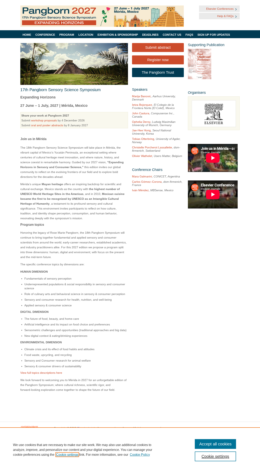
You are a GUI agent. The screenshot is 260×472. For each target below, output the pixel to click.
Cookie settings (67, 454)
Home (27, 34)
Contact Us (172, 34)
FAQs (189, 34)
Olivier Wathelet (142, 156)
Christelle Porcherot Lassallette (152, 147)
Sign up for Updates (213, 34)
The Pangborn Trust (158, 72)
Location (85, 34)
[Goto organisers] (214, 113)
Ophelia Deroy (141, 121)
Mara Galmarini (142, 176)
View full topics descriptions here (41, 372)
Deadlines (150, 34)
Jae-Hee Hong (141, 130)
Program (66, 34)
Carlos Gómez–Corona (147, 181)
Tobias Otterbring (143, 138)
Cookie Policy (140, 454)
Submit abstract (158, 47)
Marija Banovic (141, 96)
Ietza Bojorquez (142, 104)
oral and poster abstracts (47, 125)
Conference (45, 34)
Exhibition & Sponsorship (118, 34)
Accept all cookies (215, 444)
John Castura (140, 113)
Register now (158, 60)
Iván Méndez (140, 190)
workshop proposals (44, 120)
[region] (130, 449)
